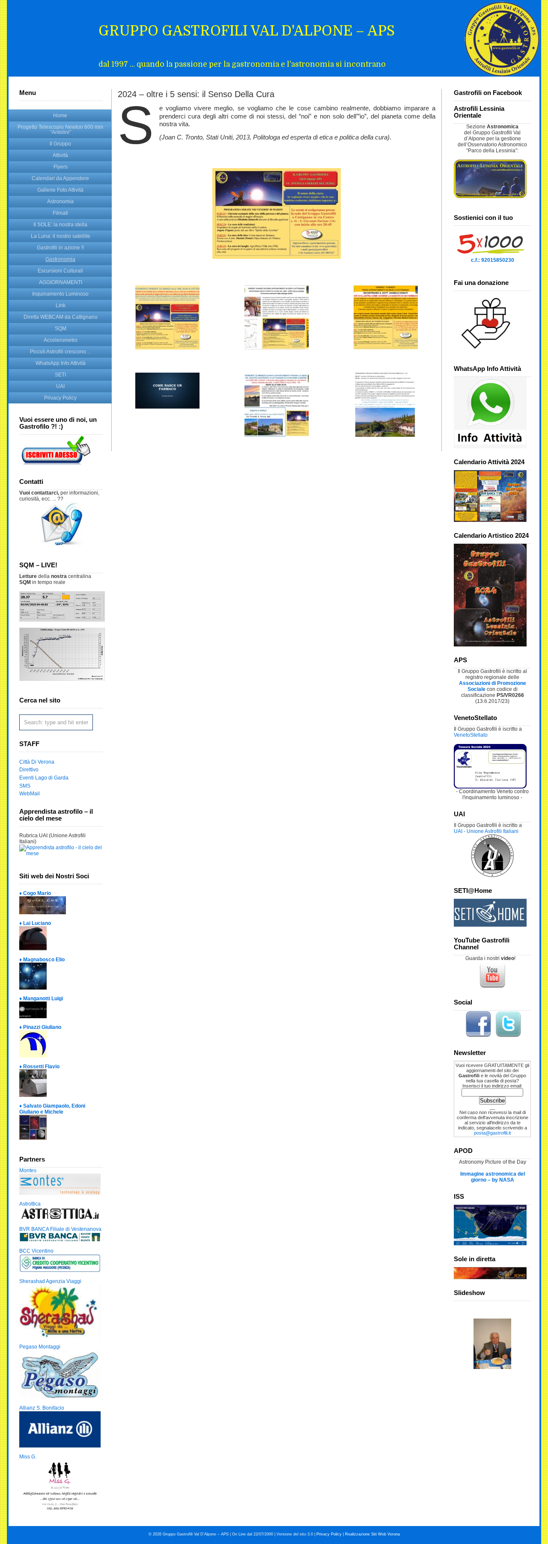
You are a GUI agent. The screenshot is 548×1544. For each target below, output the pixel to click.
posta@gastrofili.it (492, 1132)
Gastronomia (60, 259)
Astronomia (60, 201)
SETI (60, 375)
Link (61, 305)
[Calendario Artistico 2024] (490, 645)
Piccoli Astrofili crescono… (60, 352)
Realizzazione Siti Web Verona (372, 1534)
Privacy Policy (60, 398)
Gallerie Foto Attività (60, 190)
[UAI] (492, 875)
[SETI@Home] (490, 925)
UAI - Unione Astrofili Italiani (486, 831)
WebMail (29, 794)
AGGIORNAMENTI (60, 282)
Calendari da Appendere (60, 178)
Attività (60, 155)
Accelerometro (60, 340)
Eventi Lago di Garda (43, 778)
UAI (60, 386)
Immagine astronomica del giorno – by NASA (492, 1177)
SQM (60, 329)
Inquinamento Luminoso (60, 294)
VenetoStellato (471, 735)
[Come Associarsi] (55, 466)
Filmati (60, 213)
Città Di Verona (36, 762)
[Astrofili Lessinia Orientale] (492, 179)
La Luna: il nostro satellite (60, 236)
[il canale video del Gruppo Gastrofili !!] (492, 987)
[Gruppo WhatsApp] (490, 447)
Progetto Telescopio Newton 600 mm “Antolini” (60, 129)
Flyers (61, 167)
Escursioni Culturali (60, 271)
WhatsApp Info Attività (61, 363)
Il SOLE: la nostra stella (60, 225)
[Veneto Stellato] (490, 787)
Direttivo (29, 770)
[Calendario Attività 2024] (490, 520)
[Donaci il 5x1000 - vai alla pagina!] (490, 255)
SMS (24, 786)
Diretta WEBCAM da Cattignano (61, 317)
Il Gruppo (60, 144)
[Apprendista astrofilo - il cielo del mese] (61, 853)
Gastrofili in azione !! (60, 248)
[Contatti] (61, 544)
